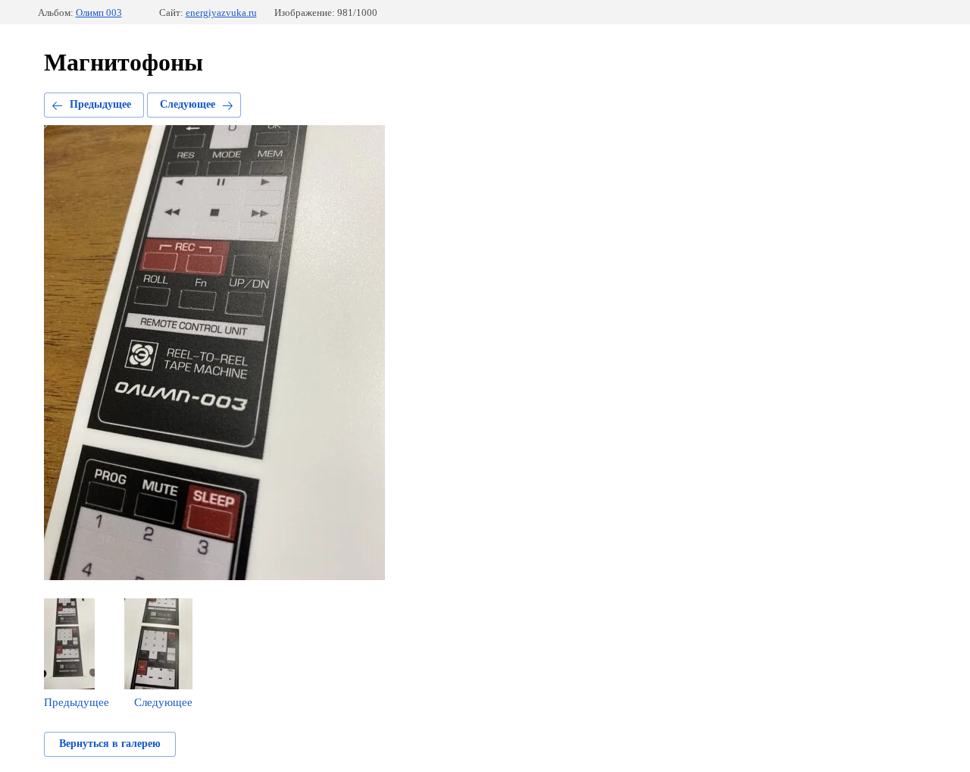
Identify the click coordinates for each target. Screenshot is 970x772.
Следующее (187, 104)
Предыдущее (100, 104)
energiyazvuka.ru (221, 12)
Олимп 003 (99, 12)
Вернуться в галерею (110, 743)
